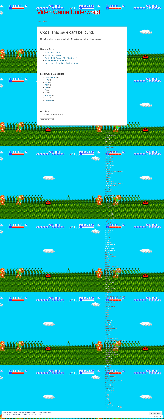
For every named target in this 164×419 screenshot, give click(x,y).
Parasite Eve (108, 292)
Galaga (106, 200)
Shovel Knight (108, 358)
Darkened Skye (109, 173)
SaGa (106, 336)
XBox (106, 401)
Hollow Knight (108, 222)
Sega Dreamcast (109, 344)
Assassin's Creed (109, 147)
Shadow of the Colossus (111, 354)
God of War (108, 212)
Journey (107, 232)
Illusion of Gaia (109, 226)
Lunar (106, 258)
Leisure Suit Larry (109, 254)
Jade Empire (108, 230)
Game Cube (49, 100)
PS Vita (107, 308)
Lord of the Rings (109, 256)
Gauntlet (107, 210)
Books (106, 153)
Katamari (107, 240)
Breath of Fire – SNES (52, 53)
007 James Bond (109, 135)
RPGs (47, 82)
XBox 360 (48, 95)
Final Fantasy (108, 195)
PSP (106, 318)
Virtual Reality (108, 393)
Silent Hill (107, 360)
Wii (46, 90)
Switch (106, 374)
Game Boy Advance (110, 204)
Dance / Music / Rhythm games (113, 171)
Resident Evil (108, 326)
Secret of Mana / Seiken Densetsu (114, 340)
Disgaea (107, 177)
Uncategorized (50, 77)
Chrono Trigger (109, 165)
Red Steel (107, 324)
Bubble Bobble (109, 157)
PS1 (106, 310)
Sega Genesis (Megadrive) (112, 346)
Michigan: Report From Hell (112, 272)
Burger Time (108, 161)
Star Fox (107, 366)
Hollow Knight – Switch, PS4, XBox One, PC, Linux (62, 63)
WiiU (106, 397)
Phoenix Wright (109, 302)
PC (46, 92)
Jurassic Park (108, 238)
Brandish (107, 155)
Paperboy (107, 290)
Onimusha (107, 286)
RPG (106, 332)
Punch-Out (107, 320)
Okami (106, 284)
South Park (108, 364)
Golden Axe (108, 214)
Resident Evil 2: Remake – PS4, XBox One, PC (61, 58)
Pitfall (106, 304)
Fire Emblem (108, 198)
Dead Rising (108, 175)
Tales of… (107, 378)
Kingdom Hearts (109, 244)
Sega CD (107, 342)
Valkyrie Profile (109, 391)
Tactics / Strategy (109, 376)
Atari (106, 149)
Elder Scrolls (108, 188)
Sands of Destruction (110, 338)
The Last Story (109, 383)
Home (39, 21)
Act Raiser (107, 139)
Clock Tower (108, 167)
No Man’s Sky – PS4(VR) (53, 55)
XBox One (107, 405)
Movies (106, 276)
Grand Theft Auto (109, 216)
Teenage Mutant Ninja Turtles (113, 381)
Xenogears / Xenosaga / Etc (112, 407)
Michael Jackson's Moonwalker (113, 270)
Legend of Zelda (109, 250)
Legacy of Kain (109, 248)
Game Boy (107, 202)
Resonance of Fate (110, 328)
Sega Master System (110, 348)
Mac (106, 262)
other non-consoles (110, 288)
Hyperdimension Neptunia (111, 224)
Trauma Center (109, 387)
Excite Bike (108, 191)
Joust (106, 234)
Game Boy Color (109, 206)
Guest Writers (108, 218)
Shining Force (108, 356)
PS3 (46, 85)
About (45, 21)
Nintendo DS (108, 282)
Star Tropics (108, 368)
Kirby (106, 246)
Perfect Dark (108, 300)
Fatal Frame (108, 193)
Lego (106, 252)
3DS (106, 137)
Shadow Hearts (109, 352)
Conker (106, 169)
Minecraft (107, 274)
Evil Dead (107, 189)
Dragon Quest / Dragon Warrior (113, 183)
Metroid (107, 268)
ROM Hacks (108, 330)
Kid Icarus (107, 242)
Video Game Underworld (68, 11)
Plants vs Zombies (110, 306)
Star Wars (107, 370)
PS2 (46, 80)
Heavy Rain (108, 220)
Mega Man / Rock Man (111, 266)
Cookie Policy (37, 414)
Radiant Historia (109, 322)
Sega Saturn (108, 350)
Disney (106, 179)
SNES (47, 98)
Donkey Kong (108, 181)
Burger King (108, 159)
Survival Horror (109, 372)
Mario (106, 264)
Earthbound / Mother (110, 185)
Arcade (106, 145)
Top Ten (107, 385)
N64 (106, 278)
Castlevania (108, 163)
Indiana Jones (108, 228)
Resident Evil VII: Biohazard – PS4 (56, 60)
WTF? (106, 399)
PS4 (106, 316)
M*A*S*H (107, 260)
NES (46, 87)
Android (107, 143)
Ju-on (106, 236)
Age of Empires (109, 141)
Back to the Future (110, 151)
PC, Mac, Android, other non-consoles (115, 296)
